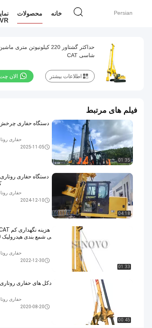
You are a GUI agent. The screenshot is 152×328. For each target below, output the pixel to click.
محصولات (29, 13)
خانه (56, 13)
